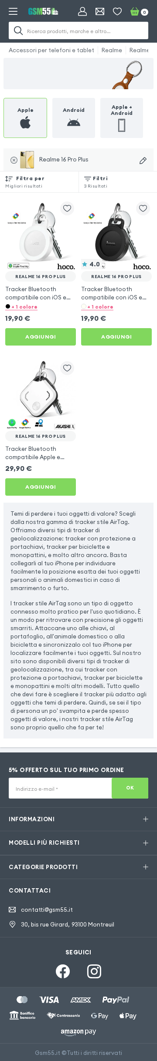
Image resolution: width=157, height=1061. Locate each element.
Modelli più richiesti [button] (44, 842)
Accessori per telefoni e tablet (51, 50)
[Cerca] (18, 30)
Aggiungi (40, 336)
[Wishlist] (117, 11)
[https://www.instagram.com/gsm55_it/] (94, 971)
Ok (130, 788)
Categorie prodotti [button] (43, 866)
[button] (40, 306)
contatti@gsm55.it (47, 909)
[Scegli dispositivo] (143, 160)
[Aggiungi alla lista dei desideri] (67, 208)
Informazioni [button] (32, 819)
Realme (112, 50)
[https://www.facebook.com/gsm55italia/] (63, 971)
